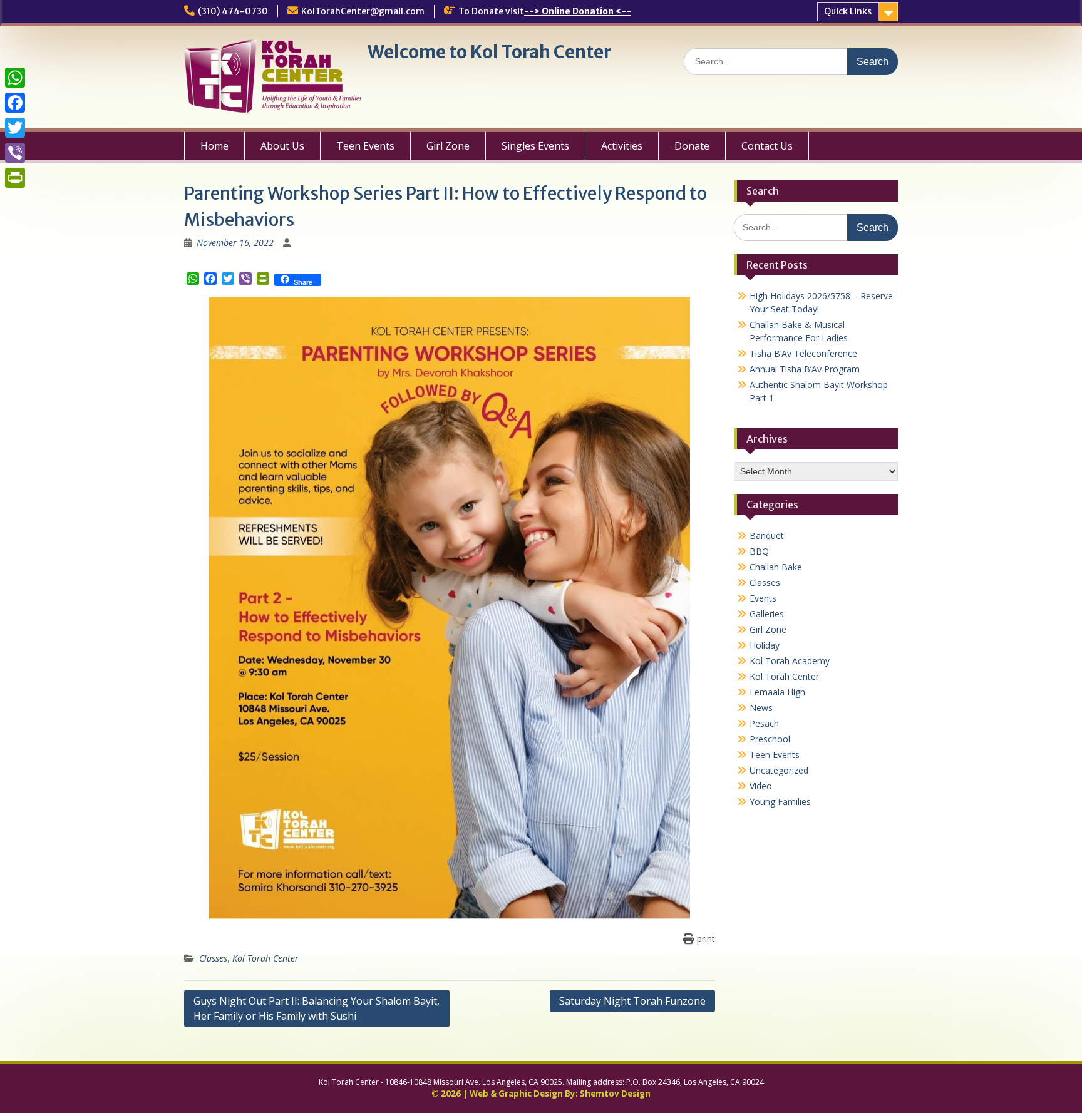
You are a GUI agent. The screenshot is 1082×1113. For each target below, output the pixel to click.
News (761, 708)
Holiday (765, 645)
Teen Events (365, 146)
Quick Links (848, 11)
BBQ (759, 551)
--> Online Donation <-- (577, 11)
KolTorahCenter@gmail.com (363, 11)
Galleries (767, 614)
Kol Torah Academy (790, 661)
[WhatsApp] (15, 77)
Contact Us (767, 146)
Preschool (770, 739)
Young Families (780, 802)
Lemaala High (777, 692)
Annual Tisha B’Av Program (805, 369)
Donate (691, 146)
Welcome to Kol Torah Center (489, 52)
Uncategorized (779, 770)
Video (761, 786)
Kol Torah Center (265, 958)
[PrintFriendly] (15, 177)
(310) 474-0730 (233, 11)
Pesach (764, 723)
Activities (621, 146)
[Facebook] (15, 102)
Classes (213, 958)
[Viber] (15, 152)
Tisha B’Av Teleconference (803, 353)
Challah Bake (776, 567)
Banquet (767, 535)
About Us (282, 146)
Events (763, 598)
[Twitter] (15, 127)
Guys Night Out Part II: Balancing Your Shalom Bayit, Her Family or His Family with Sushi (316, 1008)
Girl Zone (448, 146)
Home (214, 146)
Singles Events (535, 146)
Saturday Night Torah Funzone (632, 1001)
